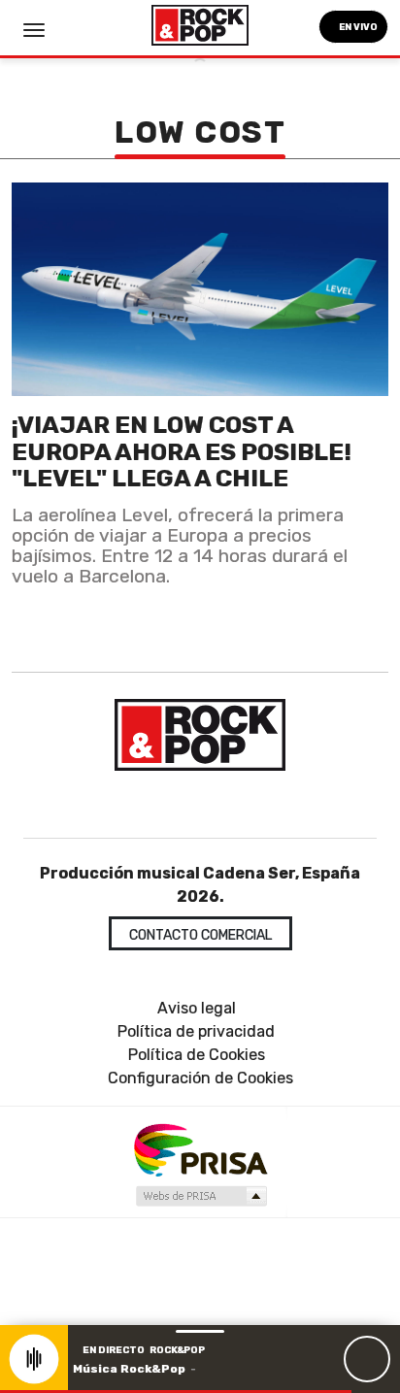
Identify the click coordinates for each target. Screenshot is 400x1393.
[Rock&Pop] (200, 734)
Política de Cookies (196, 1054)
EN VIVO (357, 26)
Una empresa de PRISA (200, 1149)
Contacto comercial (200, 935)
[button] (175, 1391)
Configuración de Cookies (200, 1078)
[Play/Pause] (367, 1359)
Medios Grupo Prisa (200, 1196)
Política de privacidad (196, 1031)
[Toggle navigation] (34, 30)
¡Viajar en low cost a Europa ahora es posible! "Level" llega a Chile (181, 451)
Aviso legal (196, 1008)
